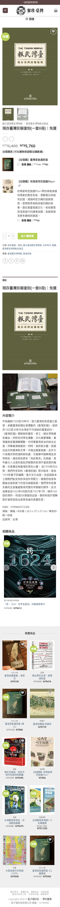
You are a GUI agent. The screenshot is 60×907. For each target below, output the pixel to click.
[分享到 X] (11, 260)
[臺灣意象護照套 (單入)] (14, 703)
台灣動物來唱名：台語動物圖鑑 (14, 821)
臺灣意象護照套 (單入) (14, 725)
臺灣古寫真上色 (19, 894)
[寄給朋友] (22, 260)
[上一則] (11, 138)
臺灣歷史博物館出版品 (37, 123)
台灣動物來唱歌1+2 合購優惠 (42, 821)
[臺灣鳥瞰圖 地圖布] (42, 703)
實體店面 (24, 892)
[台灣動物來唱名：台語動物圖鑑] (14, 800)
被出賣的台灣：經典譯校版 (42, 677)
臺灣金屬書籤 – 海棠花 (14, 677)
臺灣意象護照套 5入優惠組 (42, 872)
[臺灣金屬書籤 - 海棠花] (14, 655)
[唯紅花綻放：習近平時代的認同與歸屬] (14, 751)
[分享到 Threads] (17, 260)
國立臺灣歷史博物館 (12, 123)
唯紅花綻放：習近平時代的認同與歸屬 (14, 773)
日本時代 (47, 245)
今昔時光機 (33, 894)
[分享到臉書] (5, 260)
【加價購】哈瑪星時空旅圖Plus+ (42, 773)
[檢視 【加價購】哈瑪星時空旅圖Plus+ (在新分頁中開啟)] (20, 185)
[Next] (52, 66)
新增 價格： (39, 164)
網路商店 (35, 892)
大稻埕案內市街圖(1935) (15, 872)
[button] (5, 10)
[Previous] (7, 66)
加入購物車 (27, 236)
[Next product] (5, 138)
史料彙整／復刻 (15, 245)
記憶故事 (45, 892)
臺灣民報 (27, 253)
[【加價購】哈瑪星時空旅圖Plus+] (42, 751)
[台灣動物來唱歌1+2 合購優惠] (42, 800)
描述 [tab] (4, 280)
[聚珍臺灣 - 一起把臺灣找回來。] (30, 10)
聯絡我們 (45, 894)
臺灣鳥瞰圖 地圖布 (42, 724)
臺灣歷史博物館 (15, 253)
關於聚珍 (14, 892)
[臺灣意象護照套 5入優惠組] (42, 850)
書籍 (54, 245)
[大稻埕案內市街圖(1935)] (14, 850)
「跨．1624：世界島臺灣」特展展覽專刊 (24, 604)
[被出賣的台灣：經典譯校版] (42, 655)
